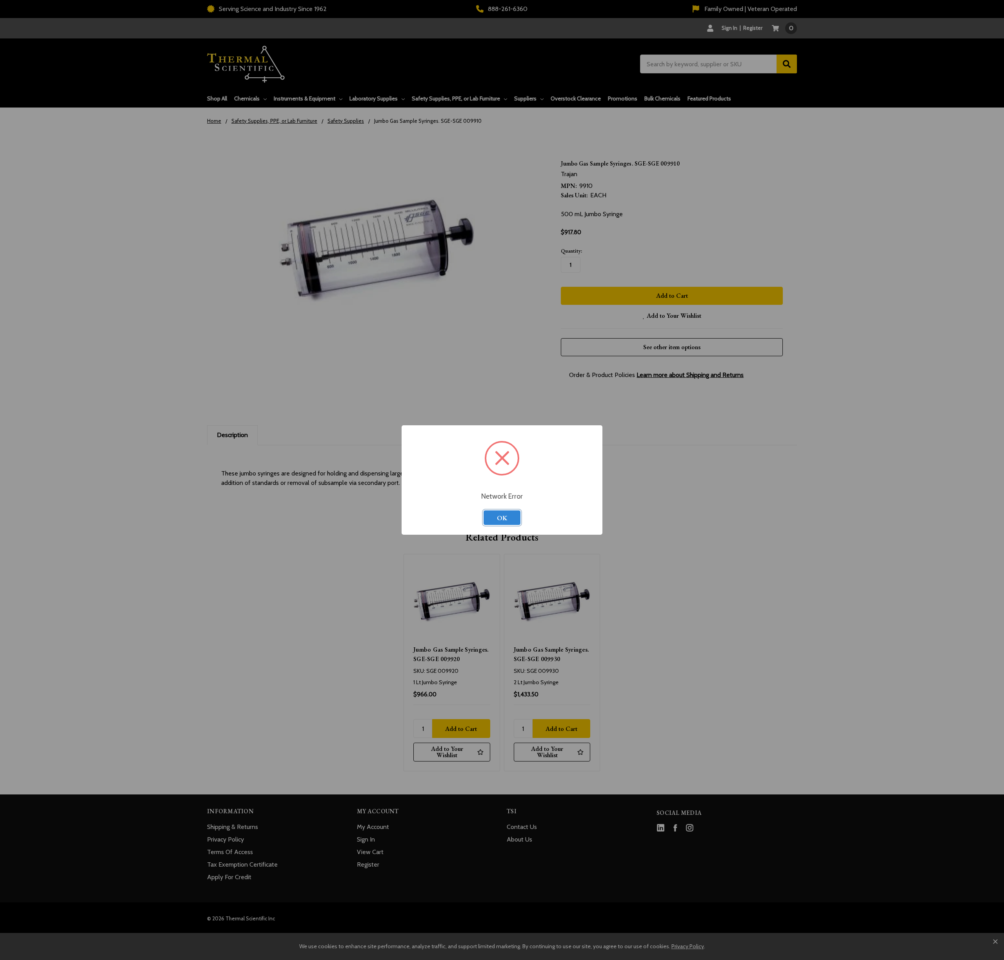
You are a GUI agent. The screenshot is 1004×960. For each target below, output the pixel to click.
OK (502, 518)
